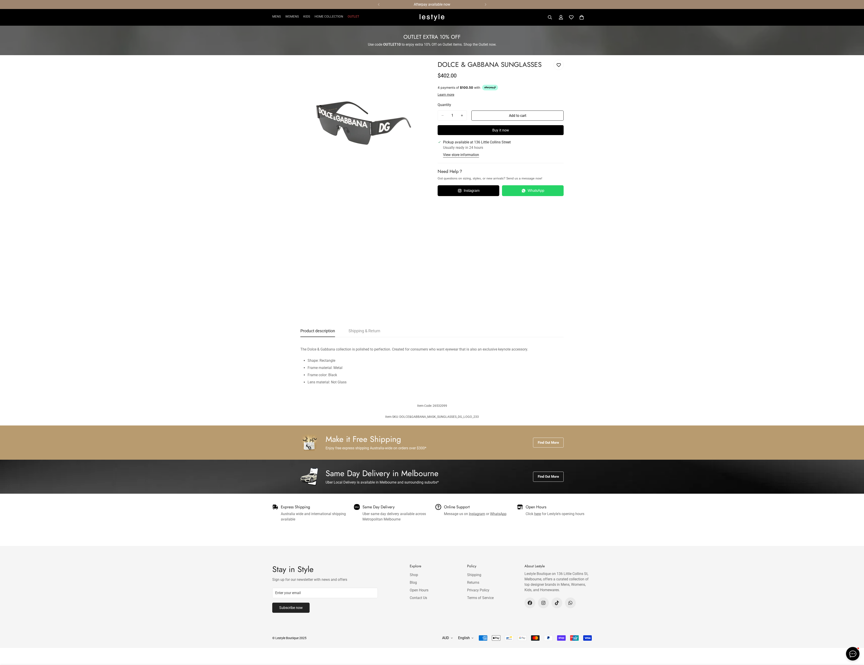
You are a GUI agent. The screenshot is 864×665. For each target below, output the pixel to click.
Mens (276, 16)
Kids (306, 16)
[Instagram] (543, 602)
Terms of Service (480, 598)
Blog (413, 582)
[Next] (485, 4)
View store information (461, 155)
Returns (473, 582)
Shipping (474, 575)
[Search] (550, 17)
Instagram (471, 190)
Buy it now (500, 130)
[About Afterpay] (490, 87)
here (537, 514)
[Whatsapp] (570, 602)
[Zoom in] (422, 68)
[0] (581, 17)
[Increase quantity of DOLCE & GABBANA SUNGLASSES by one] (462, 115)
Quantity (444, 105)
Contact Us (418, 598)
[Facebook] (529, 602)
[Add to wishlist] (559, 65)
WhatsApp (536, 190)
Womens (292, 16)
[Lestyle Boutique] (432, 17)
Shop (414, 575)
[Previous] (379, 4)
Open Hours (419, 590)
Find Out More (548, 443)
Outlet (353, 16)
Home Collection (329, 16)
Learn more (446, 94)
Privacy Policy (478, 590)
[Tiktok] (556, 602)
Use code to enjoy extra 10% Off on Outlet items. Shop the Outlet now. (432, 44)
